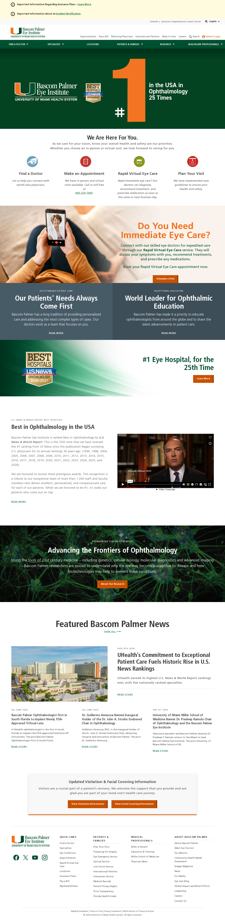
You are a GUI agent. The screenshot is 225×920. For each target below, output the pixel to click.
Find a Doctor (31, 174)
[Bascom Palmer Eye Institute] (27, 32)
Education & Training (142, 852)
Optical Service (101, 862)
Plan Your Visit (191, 174)
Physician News (139, 862)
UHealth (154, 22)
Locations (93, 44)
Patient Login (212, 37)
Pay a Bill (104, 37)
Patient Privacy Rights (105, 886)
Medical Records (102, 881)
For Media (179, 876)
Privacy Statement (113, 911)
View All (110, 632)
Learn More (203, 378)
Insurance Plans (68, 876)
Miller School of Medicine (145, 857)
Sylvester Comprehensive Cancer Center (181, 22)
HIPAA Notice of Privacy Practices (138, 911)
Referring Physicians (122, 37)
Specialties (65, 848)
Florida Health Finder (104, 896)
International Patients (147, 37)
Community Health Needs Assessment (188, 860)
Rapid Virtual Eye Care (138, 174)
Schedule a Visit (165, 279)
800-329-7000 (83, 193)
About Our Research (112, 584)
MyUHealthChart (69, 886)
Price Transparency (103, 891)
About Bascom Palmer (186, 843)
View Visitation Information (87, 804)
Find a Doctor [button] (17, 44)
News (177, 871)
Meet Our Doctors (184, 848)
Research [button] (165, 44)
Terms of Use (96, 911)
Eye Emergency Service (105, 857)
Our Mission (180, 853)
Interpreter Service (103, 877)
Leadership (180, 891)
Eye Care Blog (181, 881)
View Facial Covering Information (134, 804)
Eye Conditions (68, 853)
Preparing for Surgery (105, 852)
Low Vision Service (103, 867)
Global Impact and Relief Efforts (192, 886)
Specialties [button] (54, 44)
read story (125, 695)
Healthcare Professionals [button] (203, 44)
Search (196, 37)
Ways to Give (169, 37)
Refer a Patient (139, 847)
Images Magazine (183, 866)
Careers (182, 37)
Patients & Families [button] (128, 44)
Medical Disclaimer (80, 911)
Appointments (88, 37)
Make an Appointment (84, 174)
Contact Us (180, 901)
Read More (18, 502)
